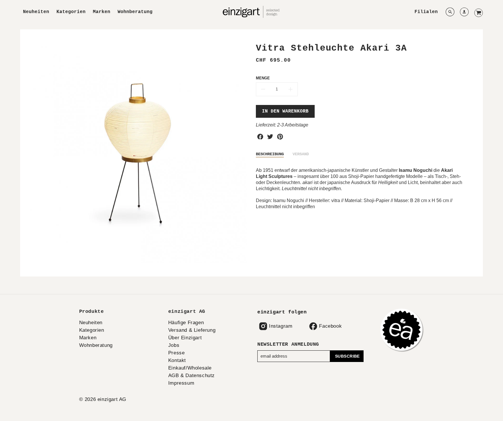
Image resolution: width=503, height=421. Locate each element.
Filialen (426, 12)
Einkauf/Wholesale (190, 368)
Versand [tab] (301, 154)
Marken (101, 12)
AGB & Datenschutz (191, 375)
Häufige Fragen (186, 322)
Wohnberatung (135, 12)
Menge (263, 78)
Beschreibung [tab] (270, 154)
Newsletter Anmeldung (288, 344)
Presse (176, 353)
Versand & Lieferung (191, 330)
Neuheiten (36, 12)
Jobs (173, 345)
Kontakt (177, 360)
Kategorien (71, 12)
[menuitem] (36, 12)
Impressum (181, 383)
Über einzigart (185, 337)
